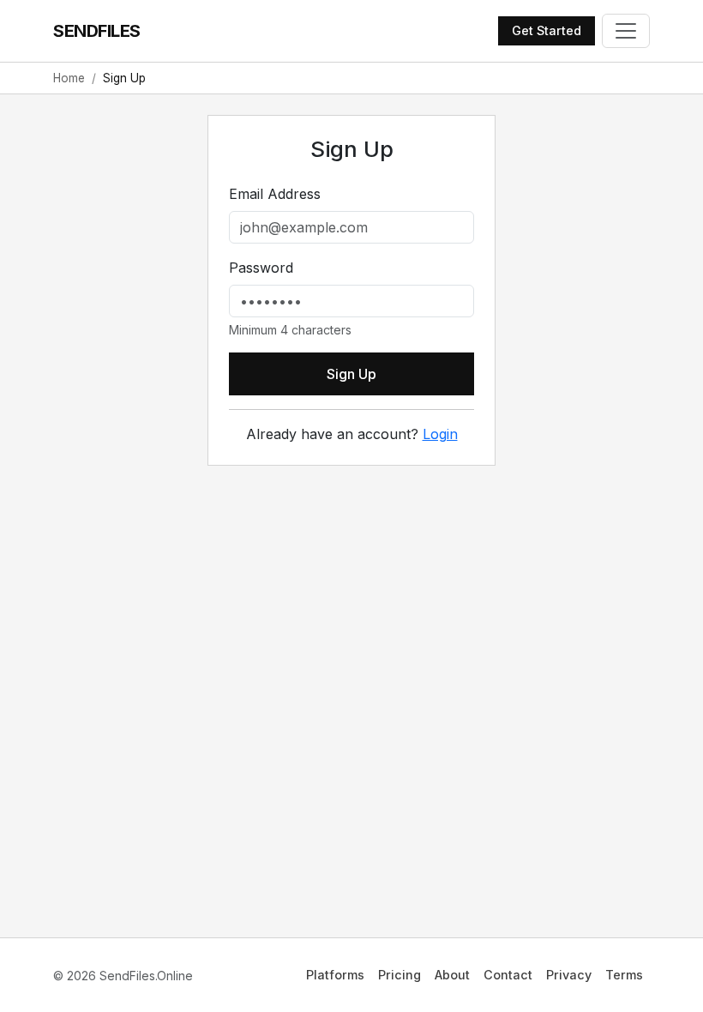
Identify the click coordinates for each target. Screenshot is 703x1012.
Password (261, 267)
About (452, 974)
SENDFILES (97, 31)
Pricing (399, 974)
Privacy (569, 974)
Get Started (546, 30)
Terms (624, 974)
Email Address (275, 193)
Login (440, 434)
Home (69, 78)
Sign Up (351, 374)
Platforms (335, 974)
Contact (508, 974)
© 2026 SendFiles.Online (123, 975)
